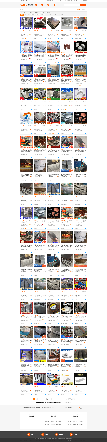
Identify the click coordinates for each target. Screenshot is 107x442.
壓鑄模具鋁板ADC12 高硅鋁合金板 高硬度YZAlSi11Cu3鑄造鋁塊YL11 (26, 317)
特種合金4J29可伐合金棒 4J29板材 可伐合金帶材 (53, 32)
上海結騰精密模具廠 (24, 129)
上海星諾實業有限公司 (78, 176)
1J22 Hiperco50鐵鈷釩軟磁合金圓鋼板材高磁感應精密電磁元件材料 (53, 151)
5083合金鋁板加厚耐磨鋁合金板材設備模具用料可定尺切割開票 (26, 341)
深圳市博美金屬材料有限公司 (78, 224)
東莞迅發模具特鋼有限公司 (51, 319)
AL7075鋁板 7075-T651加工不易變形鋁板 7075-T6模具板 (39, 365)
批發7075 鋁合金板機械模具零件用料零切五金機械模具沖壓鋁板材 (80, 104)
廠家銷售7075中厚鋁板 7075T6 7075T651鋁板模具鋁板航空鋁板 (26, 32)
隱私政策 (59, 438)
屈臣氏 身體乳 (75, 421)
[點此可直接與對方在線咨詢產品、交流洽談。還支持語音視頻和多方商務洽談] (45, 38)
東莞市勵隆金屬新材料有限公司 (51, 390)
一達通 (84, 440)
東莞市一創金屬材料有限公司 (64, 105)
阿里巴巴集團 (21, 440)
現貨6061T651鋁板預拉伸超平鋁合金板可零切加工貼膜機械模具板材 (53, 80)
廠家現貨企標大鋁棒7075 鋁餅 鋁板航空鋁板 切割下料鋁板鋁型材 (66, 104)
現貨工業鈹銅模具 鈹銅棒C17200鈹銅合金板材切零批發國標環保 (39, 199)
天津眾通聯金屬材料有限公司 (37, 81)
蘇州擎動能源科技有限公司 (83, 421)
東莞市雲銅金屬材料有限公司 (37, 200)
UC (71, 440)
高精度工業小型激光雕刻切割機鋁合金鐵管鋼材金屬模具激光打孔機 (26, 175)
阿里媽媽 (54, 440)
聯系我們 (67, 438)
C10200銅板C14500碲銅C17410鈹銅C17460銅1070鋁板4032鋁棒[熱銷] (26, 127)
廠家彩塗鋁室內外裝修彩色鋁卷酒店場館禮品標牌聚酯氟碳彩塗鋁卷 (53, 388)
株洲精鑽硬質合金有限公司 (64, 319)
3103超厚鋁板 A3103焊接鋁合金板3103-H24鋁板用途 (53, 175)
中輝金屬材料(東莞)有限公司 (24, 200)
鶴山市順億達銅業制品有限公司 (24, 390)
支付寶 (74, 440)
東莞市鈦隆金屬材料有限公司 (64, 34)
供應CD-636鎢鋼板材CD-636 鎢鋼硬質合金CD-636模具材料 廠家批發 (39, 317)
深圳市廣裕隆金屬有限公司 (37, 176)
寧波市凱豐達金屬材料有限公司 (51, 105)
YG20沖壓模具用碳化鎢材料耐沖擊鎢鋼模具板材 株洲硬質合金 (66, 317)
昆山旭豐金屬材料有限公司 (78, 295)
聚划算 (44, 440)
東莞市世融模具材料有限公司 (64, 390)
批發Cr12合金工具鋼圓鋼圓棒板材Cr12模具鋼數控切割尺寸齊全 (66, 151)
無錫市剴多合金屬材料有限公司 (24, 34)
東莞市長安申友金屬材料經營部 (51, 34)
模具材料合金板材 (70, 407)
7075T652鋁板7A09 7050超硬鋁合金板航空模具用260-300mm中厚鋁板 (80, 80)
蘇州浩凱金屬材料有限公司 (64, 224)
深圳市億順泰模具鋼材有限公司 (78, 200)
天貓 (42, 440)
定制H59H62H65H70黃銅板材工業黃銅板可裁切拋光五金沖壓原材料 (26, 388)
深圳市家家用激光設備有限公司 (24, 176)
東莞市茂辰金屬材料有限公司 (37, 34)
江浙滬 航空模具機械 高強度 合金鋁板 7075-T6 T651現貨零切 (39, 388)
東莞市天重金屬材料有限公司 (24, 105)
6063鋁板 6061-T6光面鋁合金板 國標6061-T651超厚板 (66, 175)
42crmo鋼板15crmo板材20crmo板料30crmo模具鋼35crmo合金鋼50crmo (26, 104)
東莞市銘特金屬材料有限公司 (78, 105)
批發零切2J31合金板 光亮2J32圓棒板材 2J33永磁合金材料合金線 (53, 199)
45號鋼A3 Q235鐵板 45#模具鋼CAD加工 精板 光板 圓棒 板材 (80, 341)
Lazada (86, 440)
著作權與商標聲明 (48, 438)
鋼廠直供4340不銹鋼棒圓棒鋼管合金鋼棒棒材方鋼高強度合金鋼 (66, 80)
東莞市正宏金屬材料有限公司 (37, 129)
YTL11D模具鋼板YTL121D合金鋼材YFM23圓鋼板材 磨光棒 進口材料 (40, 32)
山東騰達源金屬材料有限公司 (78, 34)
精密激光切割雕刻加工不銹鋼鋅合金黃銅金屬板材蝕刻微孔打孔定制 (26, 56)
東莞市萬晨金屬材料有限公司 (37, 366)
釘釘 (78, 440)
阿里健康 (80, 440)
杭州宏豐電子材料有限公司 (64, 366)
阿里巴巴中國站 (31, 440)
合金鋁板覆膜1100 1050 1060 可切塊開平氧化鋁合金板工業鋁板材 (39, 80)
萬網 (69, 440)
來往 (76, 440)
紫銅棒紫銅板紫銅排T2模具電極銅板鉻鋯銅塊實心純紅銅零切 (39, 151)
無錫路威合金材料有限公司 (78, 319)
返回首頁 (63, 402)
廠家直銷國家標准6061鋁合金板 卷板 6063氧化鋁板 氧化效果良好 (66, 199)
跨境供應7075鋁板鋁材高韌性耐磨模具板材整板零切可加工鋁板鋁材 (80, 56)
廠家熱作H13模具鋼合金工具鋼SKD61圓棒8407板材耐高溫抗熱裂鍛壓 (80, 293)
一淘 (46, 440)
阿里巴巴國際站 (26, 440)
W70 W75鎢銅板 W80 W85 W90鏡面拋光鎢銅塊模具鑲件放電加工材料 (26, 199)
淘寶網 (40, 440)
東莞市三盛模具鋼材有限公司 (64, 295)
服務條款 (56, 438)
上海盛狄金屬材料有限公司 (78, 366)
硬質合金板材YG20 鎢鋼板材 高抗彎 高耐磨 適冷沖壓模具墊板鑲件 (66, 365)
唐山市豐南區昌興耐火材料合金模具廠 (62, 421)
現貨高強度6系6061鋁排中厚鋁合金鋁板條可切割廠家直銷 (66, 388)
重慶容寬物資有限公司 (24, 366)
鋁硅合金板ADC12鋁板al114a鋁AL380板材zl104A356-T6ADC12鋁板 (26, 80)
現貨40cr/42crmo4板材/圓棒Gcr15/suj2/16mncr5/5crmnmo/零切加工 (53, 127)
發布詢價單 (79, 407)
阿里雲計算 (60, 440)
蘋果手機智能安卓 (75, 424)
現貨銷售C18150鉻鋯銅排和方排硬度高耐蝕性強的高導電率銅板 (66, 56)
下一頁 (61, 399)
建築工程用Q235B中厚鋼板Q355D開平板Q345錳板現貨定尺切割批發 (53, 56)
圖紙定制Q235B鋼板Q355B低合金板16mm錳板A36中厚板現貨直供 (80, 32)
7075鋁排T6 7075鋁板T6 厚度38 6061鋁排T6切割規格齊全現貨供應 (53, 341)
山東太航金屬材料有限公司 (78, 81)
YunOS (64, 440)
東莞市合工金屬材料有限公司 (64, 81)
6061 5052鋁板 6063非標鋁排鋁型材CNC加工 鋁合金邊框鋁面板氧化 (80, 388)
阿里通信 (66, 440)
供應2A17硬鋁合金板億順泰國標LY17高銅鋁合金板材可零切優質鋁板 (80, 199)
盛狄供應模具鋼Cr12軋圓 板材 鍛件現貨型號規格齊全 (80, 365)
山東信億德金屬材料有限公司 (37, 105)
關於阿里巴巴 (63, 438)
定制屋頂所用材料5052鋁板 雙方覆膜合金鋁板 (80, 175)
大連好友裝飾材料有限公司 (83, 424)
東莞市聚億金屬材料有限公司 (78, 129)
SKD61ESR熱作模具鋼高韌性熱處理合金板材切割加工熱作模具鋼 (53, 104)
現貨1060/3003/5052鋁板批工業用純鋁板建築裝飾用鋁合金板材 (39, 104)
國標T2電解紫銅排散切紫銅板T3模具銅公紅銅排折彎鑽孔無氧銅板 (53, 365)
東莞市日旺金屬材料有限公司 (24, 319)
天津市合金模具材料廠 (48, 421)
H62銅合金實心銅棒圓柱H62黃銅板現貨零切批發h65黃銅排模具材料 (26, 151)
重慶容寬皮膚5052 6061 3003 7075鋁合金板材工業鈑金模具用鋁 (26, 365)
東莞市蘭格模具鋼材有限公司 (37, 319)
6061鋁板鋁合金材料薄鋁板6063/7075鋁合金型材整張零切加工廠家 (66, 293)
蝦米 (57, 440)
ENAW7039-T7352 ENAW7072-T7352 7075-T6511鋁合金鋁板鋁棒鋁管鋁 (67, 341)
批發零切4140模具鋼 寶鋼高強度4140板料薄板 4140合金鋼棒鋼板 (39, 127)
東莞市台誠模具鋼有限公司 (51, 200)
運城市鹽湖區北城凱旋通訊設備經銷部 (72, 424)
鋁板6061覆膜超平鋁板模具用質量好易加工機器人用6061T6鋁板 (39, 341)
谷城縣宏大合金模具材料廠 (55, 421)
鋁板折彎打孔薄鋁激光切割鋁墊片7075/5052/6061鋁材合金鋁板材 (66, 32)
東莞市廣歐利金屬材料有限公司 (64, 176)
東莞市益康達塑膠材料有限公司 (78, 390)
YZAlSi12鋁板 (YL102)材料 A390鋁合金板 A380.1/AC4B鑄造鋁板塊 (39, 175)
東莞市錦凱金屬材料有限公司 (51, 366)
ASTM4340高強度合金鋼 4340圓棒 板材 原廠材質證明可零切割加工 (53, 317)
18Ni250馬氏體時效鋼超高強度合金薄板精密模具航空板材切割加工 (80, 317)
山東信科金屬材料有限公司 (24, 81)
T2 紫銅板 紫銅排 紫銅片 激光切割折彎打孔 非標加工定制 (80, 127)
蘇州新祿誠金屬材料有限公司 (51, 129)
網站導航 (70, 438)
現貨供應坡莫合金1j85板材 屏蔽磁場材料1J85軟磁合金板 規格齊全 (80, 151)
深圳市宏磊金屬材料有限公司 (64, 200)
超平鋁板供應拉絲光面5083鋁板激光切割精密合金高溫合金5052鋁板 (39, 56)
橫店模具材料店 (58, 424)
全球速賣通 (36, 440)
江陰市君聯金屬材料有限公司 (37, 390)
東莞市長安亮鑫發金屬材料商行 (51, 81)
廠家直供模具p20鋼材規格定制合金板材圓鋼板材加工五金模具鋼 (66, 127)
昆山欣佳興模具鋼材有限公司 (64, 129)
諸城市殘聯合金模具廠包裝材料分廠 (50, 424)
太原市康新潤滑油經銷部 (70, 421)
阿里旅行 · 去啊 (50, 440)
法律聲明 (52, 438)
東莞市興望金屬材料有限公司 (51, 176)
